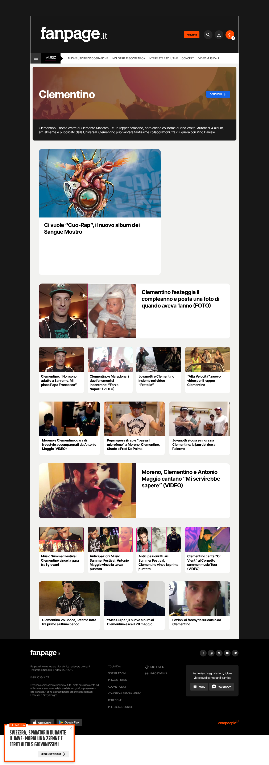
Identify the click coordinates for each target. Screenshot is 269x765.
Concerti (188, 58)
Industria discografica (128, 58)
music (50, 58)
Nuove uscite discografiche (88, 58)
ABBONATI (192, 34)
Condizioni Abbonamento (124, 693)
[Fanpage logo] (68, 34)
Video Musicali (208, 58)
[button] (42, 722)
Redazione (115, 700)
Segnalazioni (117, 673)
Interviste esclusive (163, 58)
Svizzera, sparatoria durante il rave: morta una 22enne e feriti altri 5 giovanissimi (37, 738)
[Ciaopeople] (228, 723)
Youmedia (114, 666)
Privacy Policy (117, 679)
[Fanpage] (45, 653)
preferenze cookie (120, 706)
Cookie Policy (117, 686)
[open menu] (35, 58)
